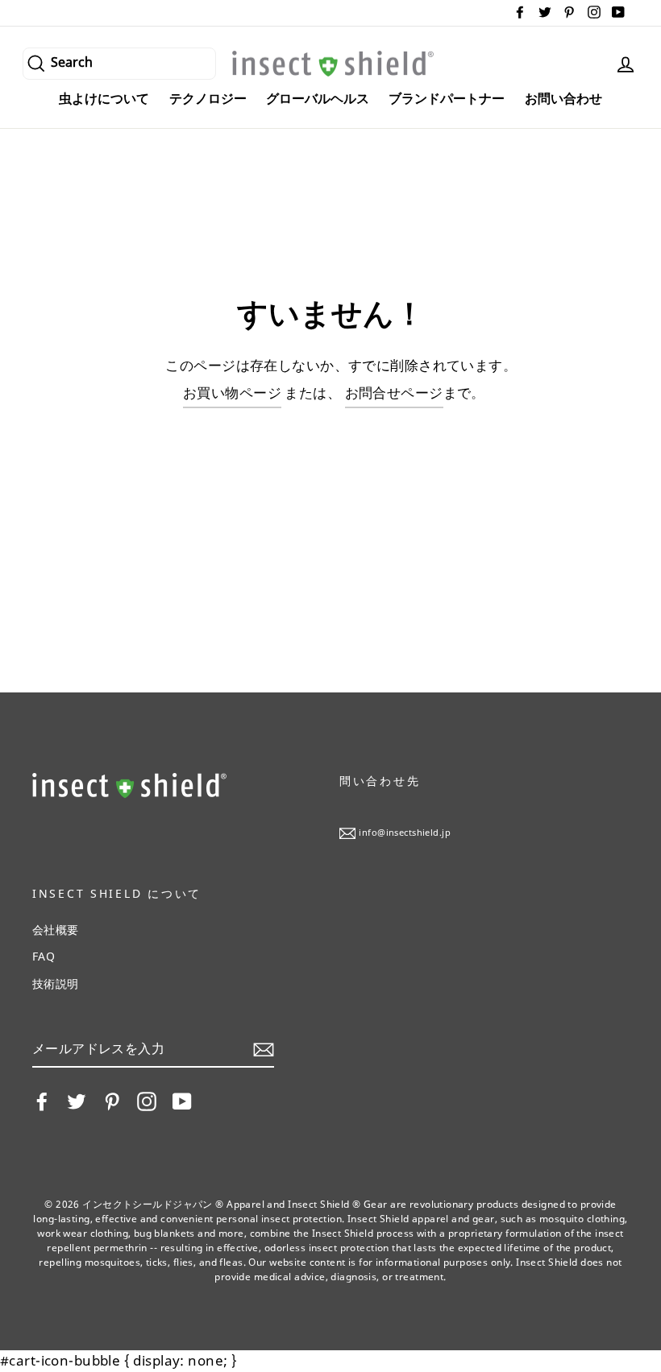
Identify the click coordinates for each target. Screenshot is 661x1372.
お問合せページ (394, 392)
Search (72, 61)
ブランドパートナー (447, 98)
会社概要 (55, 929)
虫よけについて (104, 98)
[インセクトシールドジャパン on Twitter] (76, 1101)
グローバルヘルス (317, 98)
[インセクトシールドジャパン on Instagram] (146, 1101)
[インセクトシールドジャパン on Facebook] (42, 1101)
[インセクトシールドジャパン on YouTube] (182, 1101)
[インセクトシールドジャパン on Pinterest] (112, 1101)
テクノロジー (208, 98)
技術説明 (55, 983)
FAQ (43, 956)
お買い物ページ (232, 392)
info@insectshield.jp (405, 832)
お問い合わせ (563, 98)
